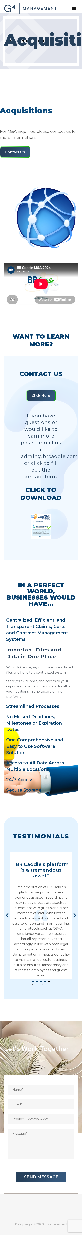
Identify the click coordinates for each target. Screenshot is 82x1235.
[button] (7, 915)
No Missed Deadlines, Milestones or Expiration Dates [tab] (34, 723)
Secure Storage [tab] (24, 790)
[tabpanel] (40, 673)
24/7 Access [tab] (19, 779)
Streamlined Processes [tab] (32, 706)
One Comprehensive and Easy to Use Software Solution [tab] (34, 746)
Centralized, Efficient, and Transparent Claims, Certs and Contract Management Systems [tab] (37, 629)
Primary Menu (74, 8)
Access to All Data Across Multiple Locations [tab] (35, 766)
